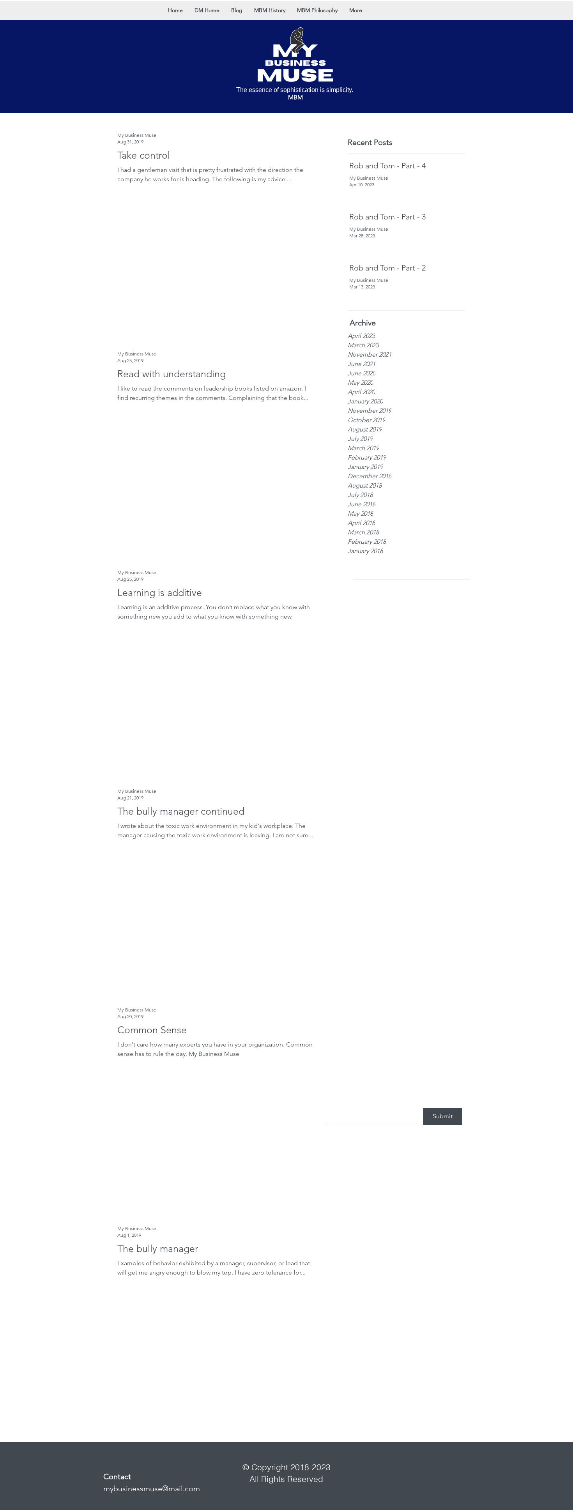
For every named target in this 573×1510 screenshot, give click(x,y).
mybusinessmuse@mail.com (151, 1488)
